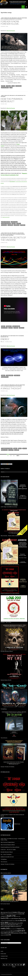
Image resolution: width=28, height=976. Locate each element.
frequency (9, 326)
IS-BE (14, 920)
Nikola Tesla (4, 327)
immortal (9, 920)
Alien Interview (5, 912)
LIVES (18, 17)
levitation (4, 225)
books (11, 913)
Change (15, 913)
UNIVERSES (19, 19)
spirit (21, 931)
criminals (3, 916)
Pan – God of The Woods (6, 854)
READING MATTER (13, 19)
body (7, 913)
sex (10, 931)
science (3, 931)
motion (24, 448)
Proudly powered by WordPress (6, 974)
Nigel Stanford (16, 326)
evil (10, 918)
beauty (22, 912)
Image (3, 341)
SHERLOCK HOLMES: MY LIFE (7, 856)
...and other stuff (5, 17)
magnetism (16, 225)
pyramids (23, 225)
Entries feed (3, 953)
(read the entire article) (5, 217)
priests (9, 926)
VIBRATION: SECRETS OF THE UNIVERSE (13, 238)
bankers (16, 912)
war (24, 933)
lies (18, 920)
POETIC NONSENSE (5, 19)
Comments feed (4, 956)
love (4, 923)
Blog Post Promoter (11, 30)
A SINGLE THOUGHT (11, 388)
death (11, 916)
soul (14, 931)
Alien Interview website (6, 873)
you (8, 935)
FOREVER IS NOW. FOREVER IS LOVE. (10, 22)
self (6, 931)
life (23, 920)
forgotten (17, 375)
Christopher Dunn (6, 221)
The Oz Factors (4, 861)
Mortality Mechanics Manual (7, 852)
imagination (4, 920)
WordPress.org (4, 958)
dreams (18, 916)
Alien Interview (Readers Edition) (8, 844)
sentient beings (5, 87)
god (14, 918)
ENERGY (5, 339)
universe (16, 327)
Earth (4, 918)
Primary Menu (26, 7)
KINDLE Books (17, 823)
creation (20, 914)
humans (22, 918)
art (11, 912)
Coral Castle (14, 221)
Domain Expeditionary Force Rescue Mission (10, 847)
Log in (2, 951)
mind (11, 923)
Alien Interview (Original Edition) (7, 842)
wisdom (3, 935)
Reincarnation (13, 928)
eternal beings (10, 375)
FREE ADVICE (14, 17)
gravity (18, 223)
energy (13, 223)
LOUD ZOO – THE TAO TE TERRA (8, 849)
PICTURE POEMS (23, 17)
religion (20, 928)
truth (10, 933)
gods (18, 918)
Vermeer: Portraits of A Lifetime (7, 864)
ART (10, 17)
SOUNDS (6, 235)
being (3, 913)
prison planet (17, 926)
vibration (22, 327)
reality (5, 928)
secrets (10, 327)
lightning (10, 225)
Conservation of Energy (7, 448)
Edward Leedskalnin (6, 223)
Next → (18, 455)
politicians (14, 925)
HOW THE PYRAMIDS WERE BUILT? (11, 100)
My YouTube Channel (5, 903)
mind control (18, 923)
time (11, 87)
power (3, 926)
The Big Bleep (4, 859)
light (20, 448)
